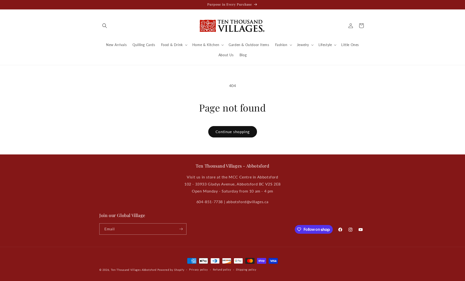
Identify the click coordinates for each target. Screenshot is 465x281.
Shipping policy (246, 269)
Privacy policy (198, 269)
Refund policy (222, 269)
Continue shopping (233, 131)
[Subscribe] (181, 229)
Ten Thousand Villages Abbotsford (133, 269)
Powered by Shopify (171, 269)
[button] (104, 25)
